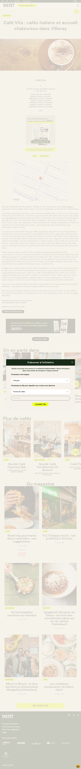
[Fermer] (72, 362)
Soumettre (40, 404)
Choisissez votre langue (20, 374)
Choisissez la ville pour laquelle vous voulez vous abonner (33, 385)
